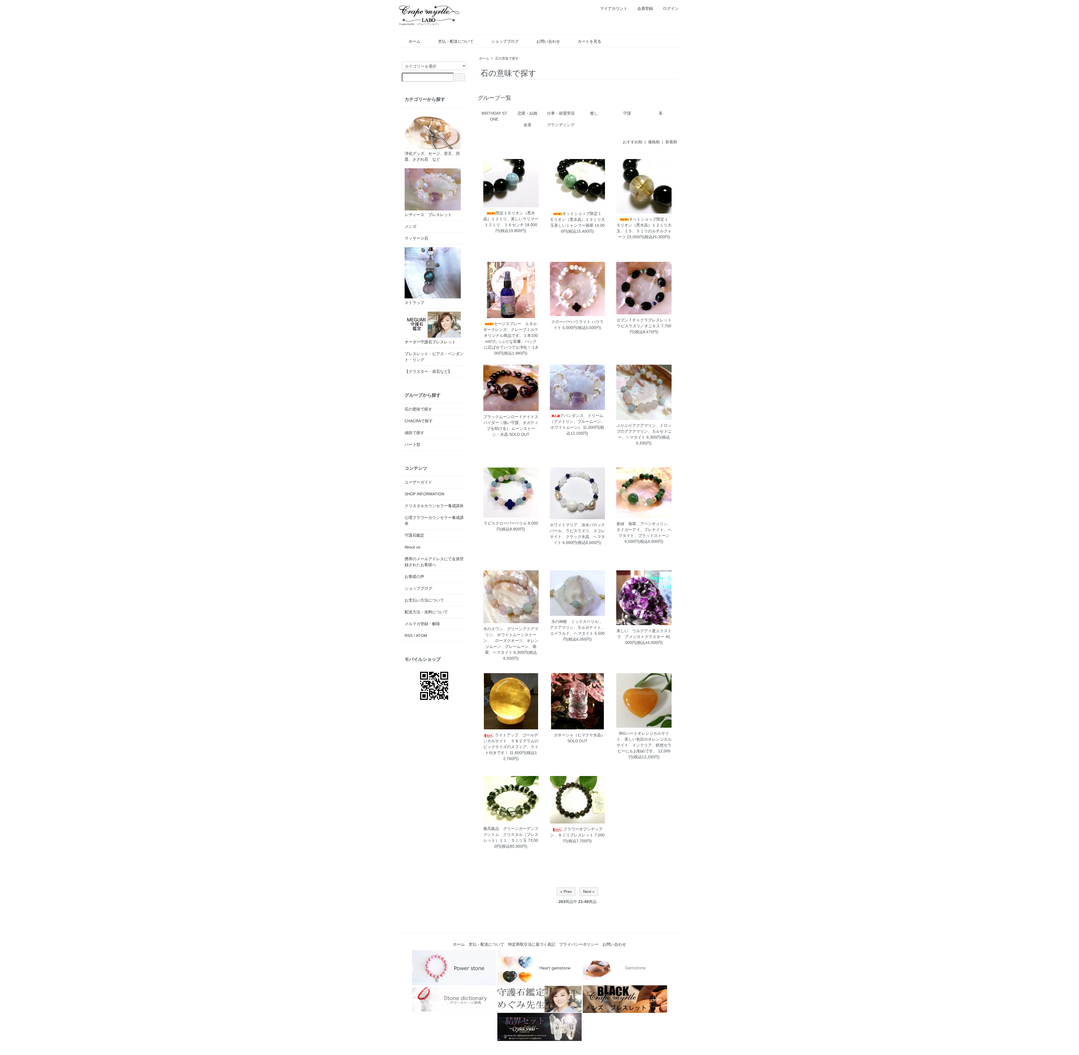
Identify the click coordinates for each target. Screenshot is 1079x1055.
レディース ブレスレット (428, 214)
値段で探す (414, 432)
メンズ (410, 226)
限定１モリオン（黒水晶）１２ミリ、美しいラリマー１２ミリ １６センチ (510, 219)
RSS (408, 635)
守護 (627, 113)
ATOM (421, 635)
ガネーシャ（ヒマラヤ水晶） (577, 735)
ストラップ (414, 302)
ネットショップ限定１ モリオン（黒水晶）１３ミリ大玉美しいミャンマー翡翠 (578, 219)
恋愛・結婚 (527, 113)
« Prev (566, 891)
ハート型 (412, 444)
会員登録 (645, 8)
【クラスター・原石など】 (428, 371)
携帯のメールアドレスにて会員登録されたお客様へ (434, 562)
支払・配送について (455, 41)
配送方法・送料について (426, 612)
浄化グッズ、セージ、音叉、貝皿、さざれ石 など (432, 156)
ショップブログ (505, 41)
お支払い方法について (424, 600)
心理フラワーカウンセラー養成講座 (434, 520)
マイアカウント (613, 8)
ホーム (414, 41)
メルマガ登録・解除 (422, 623)
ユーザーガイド (418, 482)
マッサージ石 (416, 238)
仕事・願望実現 (561, 113)
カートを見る (589, 41)
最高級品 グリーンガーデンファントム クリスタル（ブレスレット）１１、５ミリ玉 (510, 834)
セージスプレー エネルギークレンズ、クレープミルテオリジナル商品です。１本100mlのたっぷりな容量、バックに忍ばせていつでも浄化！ (510, 335)
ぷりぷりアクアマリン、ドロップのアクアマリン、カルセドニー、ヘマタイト (644, 431)
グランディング (561, 124)
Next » (589, 891)
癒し (594, 113)
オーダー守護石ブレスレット (430, 342)
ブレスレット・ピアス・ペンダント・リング (434, 356)
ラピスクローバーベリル (505, 523)
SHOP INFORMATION (424, 494)
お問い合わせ (548, 41)
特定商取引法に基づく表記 (531, 944)
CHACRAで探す (419, 421)
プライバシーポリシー (579, 944)
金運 (527, 124)
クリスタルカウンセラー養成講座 (434, 505)
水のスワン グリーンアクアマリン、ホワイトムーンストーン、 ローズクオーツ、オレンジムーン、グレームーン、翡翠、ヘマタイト (510, 641)
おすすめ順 (632, 142)
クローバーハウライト (571, 321)
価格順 (654, 142)
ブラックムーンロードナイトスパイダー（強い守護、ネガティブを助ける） (510, 422)
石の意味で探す (507, 58)
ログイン (671, 8)
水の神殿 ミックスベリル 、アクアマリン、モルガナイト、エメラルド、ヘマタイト (577, 627)
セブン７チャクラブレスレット (644, 320)
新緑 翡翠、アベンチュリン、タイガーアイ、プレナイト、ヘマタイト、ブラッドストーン (644, 529)
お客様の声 (414, 576)
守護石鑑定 (414, 535)
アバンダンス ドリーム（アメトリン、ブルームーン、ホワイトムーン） (577, 421)
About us (412, 547)
